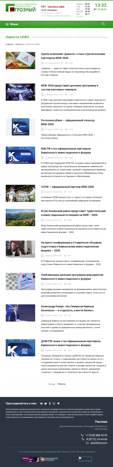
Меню (14, 24)
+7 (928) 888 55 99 (96, 435)
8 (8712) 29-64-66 (96, 439)
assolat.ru (79, 16)
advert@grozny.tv (98, 442)
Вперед (61, 384)
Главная (9, 44)
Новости (19, 44)
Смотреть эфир (56, 6)
